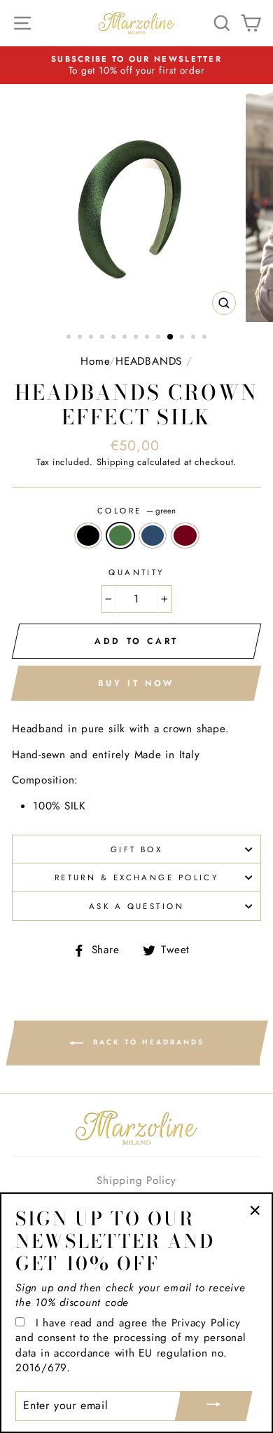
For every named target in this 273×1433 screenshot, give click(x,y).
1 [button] (70, 338)
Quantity (136, 572)
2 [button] (81, 338)
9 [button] (159, 338)
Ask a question (136, 906)
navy (152, 535)
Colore (136, 510)
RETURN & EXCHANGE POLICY (137, 877)
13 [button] (205, 338)
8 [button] (148, 338)
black (88, 535)
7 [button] (137, 338)
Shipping (115, 462)
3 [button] (92, 338)
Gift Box (137, 849)
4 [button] (103, 338)
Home (94, 361)
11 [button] (183, 338)
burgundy (185, 535)
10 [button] (170, 337)
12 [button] (194, 338)
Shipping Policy (136, 1180)
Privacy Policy (206, 1323)
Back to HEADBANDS (146, 1042)
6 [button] (126, 338)
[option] (136, 65)
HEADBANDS (148, 361)
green (120, 535)
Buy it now (136, 683)
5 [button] (114, 338)
